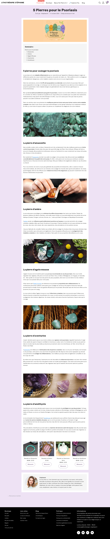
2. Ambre (29, 54)
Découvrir (30, 464)
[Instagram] (83, 532)
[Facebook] (78, 532)
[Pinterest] (87, 532)
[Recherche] (99, 2)
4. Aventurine (30, 58)
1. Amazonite (30, 52)
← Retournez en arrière (14, 496)
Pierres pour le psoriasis (31, 50)
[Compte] (103, 3)
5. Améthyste (30, 60)
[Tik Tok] (92, 532)
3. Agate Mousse (31, 56)
